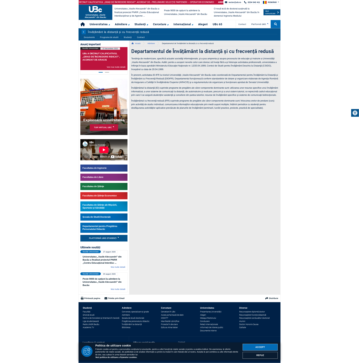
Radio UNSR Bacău (91, 324)
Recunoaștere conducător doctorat (254, 318)
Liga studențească (91, 321)
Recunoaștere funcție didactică (252, 315)
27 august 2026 (109, 252)
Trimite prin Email (116, 298)
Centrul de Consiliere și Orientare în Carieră (101, 318)
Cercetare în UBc (168, 312)
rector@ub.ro (235, 2)
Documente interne (208, 331)
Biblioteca (126, 327)
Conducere (205, 321)
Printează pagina (92, 298)
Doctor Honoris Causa (248, 324)
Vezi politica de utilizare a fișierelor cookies (116, 357)
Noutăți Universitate (90, 48)
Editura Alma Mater (169, 327)
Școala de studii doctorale (133, 318)
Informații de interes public (211, 327)
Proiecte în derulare (169, 324)
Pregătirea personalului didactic (135, 321)
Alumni (242, 321)
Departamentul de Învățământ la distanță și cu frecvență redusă (188, 43)
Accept (260, 347)
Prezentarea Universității (210, 312)
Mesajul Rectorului (208, 318)
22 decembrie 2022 (110, 49)
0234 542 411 (254, 2)
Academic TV (88, 327)
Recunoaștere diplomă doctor (252, 312)
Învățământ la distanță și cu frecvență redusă (118, 31)
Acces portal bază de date (172, 315)
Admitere (151, 43)
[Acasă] (83, 24)
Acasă (137, 43)
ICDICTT (164, 318)
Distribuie (273, 298)
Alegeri (203, 315)
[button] (271, 2)
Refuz (260, 355)
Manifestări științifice (170, 321)
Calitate (242, 327)
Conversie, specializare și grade (135, 312)
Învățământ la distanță (132, 324)
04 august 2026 (109, 274)
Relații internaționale (209, 324)
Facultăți (86, 312)
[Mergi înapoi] (84, 32)
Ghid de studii (89, 315)
